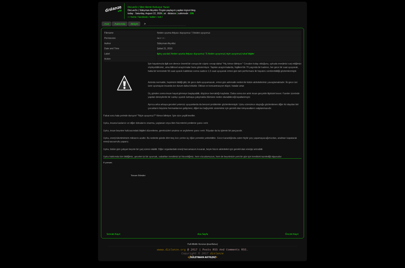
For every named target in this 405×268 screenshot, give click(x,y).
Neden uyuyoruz (216, 53)
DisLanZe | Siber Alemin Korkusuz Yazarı (149, 7)
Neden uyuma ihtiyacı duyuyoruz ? (189, 53)
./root (106, 24)
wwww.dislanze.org (171, 249)
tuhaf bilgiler (248, 53)
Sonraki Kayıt (113, 234)
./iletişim (134, 24)
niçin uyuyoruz (233, 53)
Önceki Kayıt (291, 234)
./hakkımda (119, 24)
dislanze (217, 253)
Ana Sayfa (202, 234)
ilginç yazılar (163, 53)
